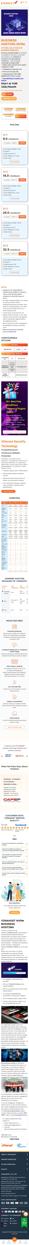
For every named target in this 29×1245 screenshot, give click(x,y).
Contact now (14, 912)
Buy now (7, 94)
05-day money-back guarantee (12, 90)
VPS (8, 996)
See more (14, 161)
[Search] (23, 2)
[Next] (27, 1144)
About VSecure (8, 491)
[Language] (21, 2)
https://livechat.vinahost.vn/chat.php (15, 1129)
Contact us (9, 98)
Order (22, 143)
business (20, 953)
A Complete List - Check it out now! (14, 432)
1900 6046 (8, 1191)
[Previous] (2, 1144)
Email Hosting (7, 310)
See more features (14, 727)
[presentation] (2, 756)
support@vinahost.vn (14, 1125)
